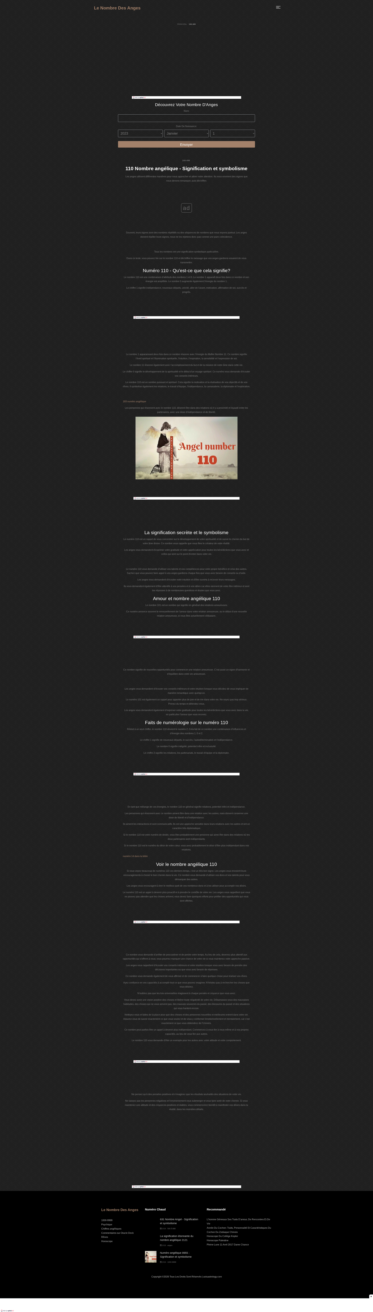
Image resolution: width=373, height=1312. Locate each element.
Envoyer (186, 145)
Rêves (104, 1237)
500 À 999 (171, 1229)
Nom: (186, 111)
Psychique (106, 1224)
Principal (182, 24)
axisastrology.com (212, 1276)
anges (169, 1245)
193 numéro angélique (134, 401)
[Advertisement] (186, 74)
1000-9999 (106, 1220)
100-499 (186, 161)
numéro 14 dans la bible (135, 856)
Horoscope (107, 1241)
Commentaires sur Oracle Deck (117, 1233)
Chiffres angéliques (111, 1228)
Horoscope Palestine (217, 1240)
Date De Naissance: (186, 126)
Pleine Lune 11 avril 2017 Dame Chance (228, 1244)
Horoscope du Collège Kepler (222, 1236)
